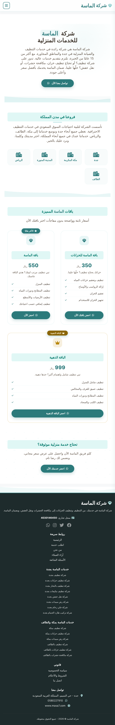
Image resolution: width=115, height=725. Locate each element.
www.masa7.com (55, 705)
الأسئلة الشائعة (57, 559)
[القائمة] (6, 5)
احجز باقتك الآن (82, 315)
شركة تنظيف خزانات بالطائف (57, 649)
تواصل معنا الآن (59, 83)
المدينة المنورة (44, 160)
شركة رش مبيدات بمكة (57, 639)
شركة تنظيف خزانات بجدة (57, 580)
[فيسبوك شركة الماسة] (68, 525)
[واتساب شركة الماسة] (47, 525)
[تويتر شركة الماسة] (60, 525)
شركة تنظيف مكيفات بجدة (57, 591)
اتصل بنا (57, 680)
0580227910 (55, 700)
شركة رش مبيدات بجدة (58, 602)
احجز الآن (29, 315)
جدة (96, 160)
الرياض (19, 160)
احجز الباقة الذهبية (55, 413)
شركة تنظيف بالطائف (57, 644)
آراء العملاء (57, 554)
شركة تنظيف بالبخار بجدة (58, 586)
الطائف (96, 179)
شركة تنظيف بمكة (57, 628)
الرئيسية (57, 539)
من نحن (57, 549)
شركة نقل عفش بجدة (57, 596)
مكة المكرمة (70, 160)
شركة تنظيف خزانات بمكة (57, 633)
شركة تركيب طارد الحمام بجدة (57, 612)
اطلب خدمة (57, 544)
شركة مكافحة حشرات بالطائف (57, 655)
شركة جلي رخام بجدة (57, 607)
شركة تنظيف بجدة (57, 575)
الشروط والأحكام (57, 675)
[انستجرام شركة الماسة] (54, 525)
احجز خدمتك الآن (56, 468)
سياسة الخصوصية (57, 670)
